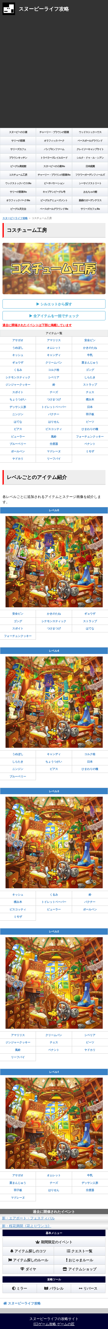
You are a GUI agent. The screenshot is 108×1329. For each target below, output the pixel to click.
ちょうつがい (18, 399)
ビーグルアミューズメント (54, 200)
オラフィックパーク (54, 140)
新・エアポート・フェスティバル (28, 1218)
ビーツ (90, 421)
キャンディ (54, 355)
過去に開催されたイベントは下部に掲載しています (37, 325)
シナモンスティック (18, 377)
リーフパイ (54, 458)
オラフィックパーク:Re (18, 200)
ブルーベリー (18, 444)
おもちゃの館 (90, 191)
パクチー (53, 414)
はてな (18, 421)
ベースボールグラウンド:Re (54, 208)
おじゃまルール (81, 1260)
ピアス (18, 429)
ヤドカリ (17, 458)
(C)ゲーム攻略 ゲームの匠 (54, 1324)
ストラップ (90, 384)
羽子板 (90, 414)
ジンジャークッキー (18, 384)
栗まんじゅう (90, 362)
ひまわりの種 (90, 429)
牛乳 (90, 355)
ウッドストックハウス (90, 131)
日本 (90, 407)
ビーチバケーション (54, 183)
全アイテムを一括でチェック (56, 316)
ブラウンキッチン (18, 157)
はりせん (53, 421)
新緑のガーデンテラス (90, 200)
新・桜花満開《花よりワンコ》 (26, 1226)
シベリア (53, 377)
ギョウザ (17, 362)
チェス (90, 392)
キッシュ (17, 355)
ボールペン (18, 451)
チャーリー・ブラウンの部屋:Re (54, 174)
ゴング (90, 370)
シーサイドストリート (90, 183)
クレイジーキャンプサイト (90, 149)
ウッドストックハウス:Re (18, 183)
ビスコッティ (53, 429)
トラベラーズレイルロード (54, 157)
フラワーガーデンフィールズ (90, 174)
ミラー (22, 1288)
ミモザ (90, 451)
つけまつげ (54, 399)
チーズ (54, 392)
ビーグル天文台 (18, 208)
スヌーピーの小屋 (18, 131)
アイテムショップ (82, 1269)
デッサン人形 (18, 407)
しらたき (89, 377)
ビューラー (18, 436)
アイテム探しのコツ (30, 1251)
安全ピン (89, 340)
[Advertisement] (54, 72)
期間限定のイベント (57, 1242)
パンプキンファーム (54, 149)
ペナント (89, 444)
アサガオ (17, 340)
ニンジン (17, 414)
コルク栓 (53, 370)
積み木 (90, 399)
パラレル (56, 1288)
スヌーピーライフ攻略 (15, 217)
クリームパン (53, 362)
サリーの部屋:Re (18, 191)
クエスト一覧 (81, 1251)
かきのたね (90, 347)
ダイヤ (31, 1269)
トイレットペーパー (53, 407)
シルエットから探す (56, 304)
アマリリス (54, 340)
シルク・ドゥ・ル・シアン (90, 157)
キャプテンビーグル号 (54, 191)
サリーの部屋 (18, 140)
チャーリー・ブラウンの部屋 (54, 131)
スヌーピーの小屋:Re (54, 166)
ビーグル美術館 (18, 166)
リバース (90, 1288)
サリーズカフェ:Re (90, 208)
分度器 (54, 444)
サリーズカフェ (18, 149)
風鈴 (54, 436)
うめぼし (17, 347)
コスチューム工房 (18, 174)
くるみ (18, 370)
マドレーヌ (54, 451)
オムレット (54, 347)
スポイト (17, 392)
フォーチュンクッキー (90, 436)
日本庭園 (90, 166)
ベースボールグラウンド (90, 140)
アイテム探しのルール (30, 1260)
